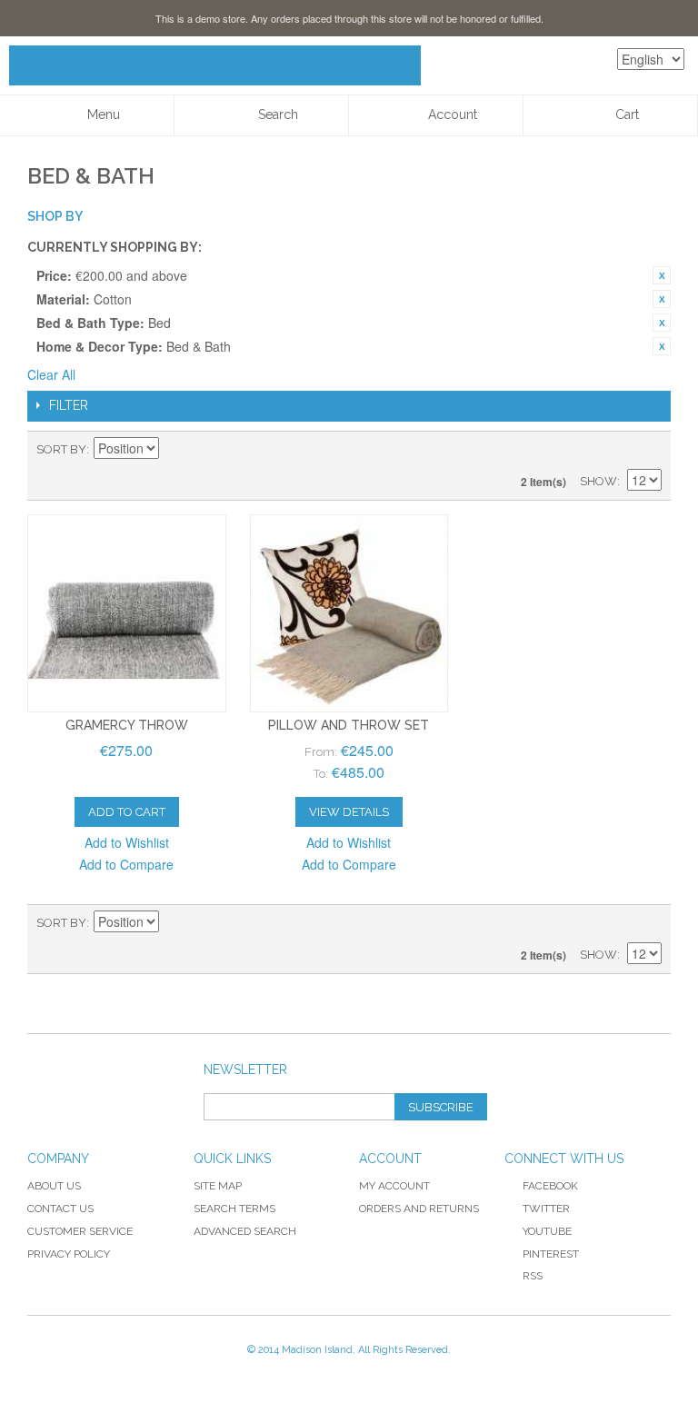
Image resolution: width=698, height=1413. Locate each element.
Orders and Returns (419, 1208)
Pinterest (551, 1254)
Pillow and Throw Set (348, 725)
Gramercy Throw (126, 725)
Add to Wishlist (127, 842)
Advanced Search (245, 1231)
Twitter (546, 1208)
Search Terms (234, 1208)
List (648, 449)
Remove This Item (662, 275)
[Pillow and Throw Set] (349, 613)
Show (598, 481)
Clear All (51, 374)
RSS (533, 1275)
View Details (349, 812)
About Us (54, 1185)
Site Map (218, 1185)
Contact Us (60, 1208)
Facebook (550, 1185)
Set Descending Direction (175, 449)
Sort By (61, 449)
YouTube (547, 1231)
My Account (394, 1185)
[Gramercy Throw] (126, 613)
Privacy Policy (68, 1254)
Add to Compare (126, 864)
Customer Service (80, 1231)
